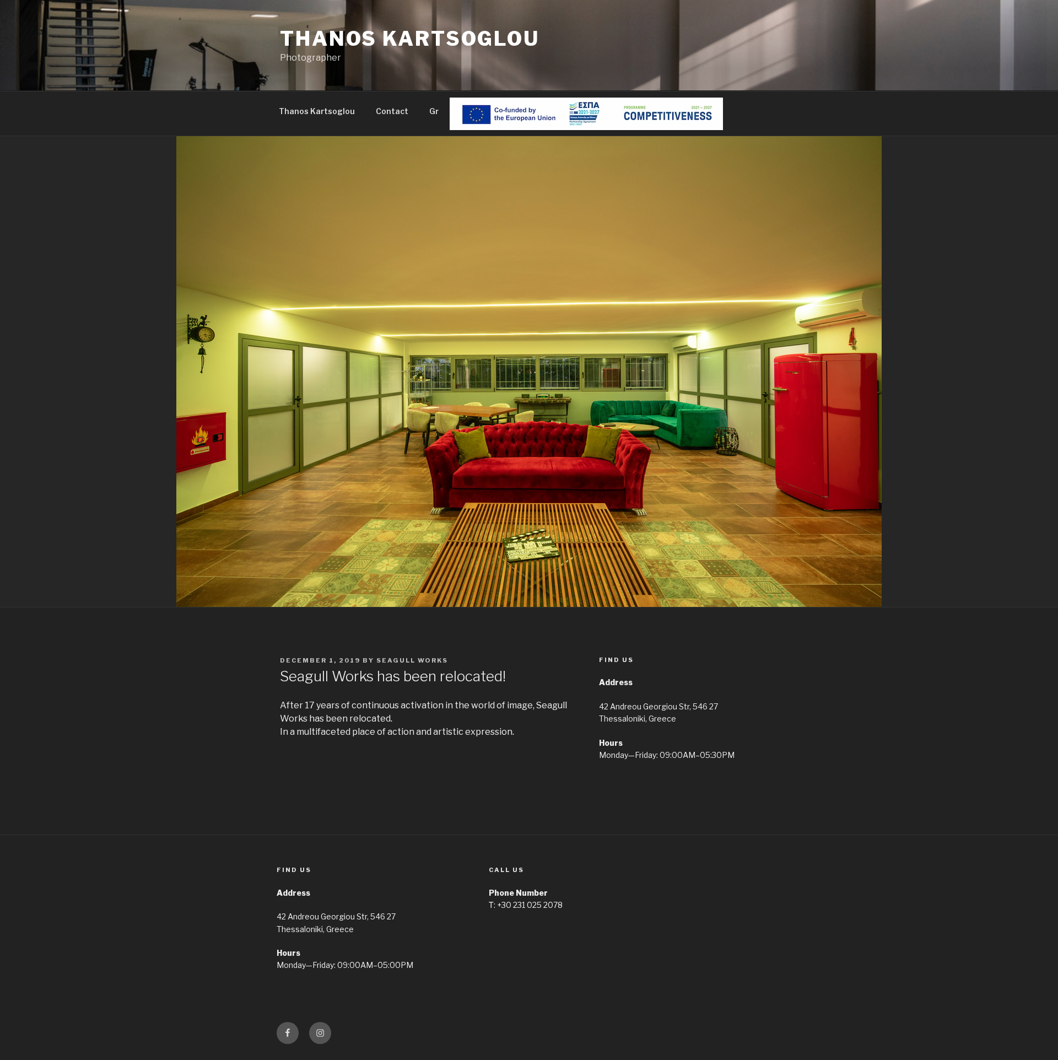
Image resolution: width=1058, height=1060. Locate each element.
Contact (392, 111)
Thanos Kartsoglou (409, 38)
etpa (469, 111)
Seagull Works (412, 660)
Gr (434, 111)
